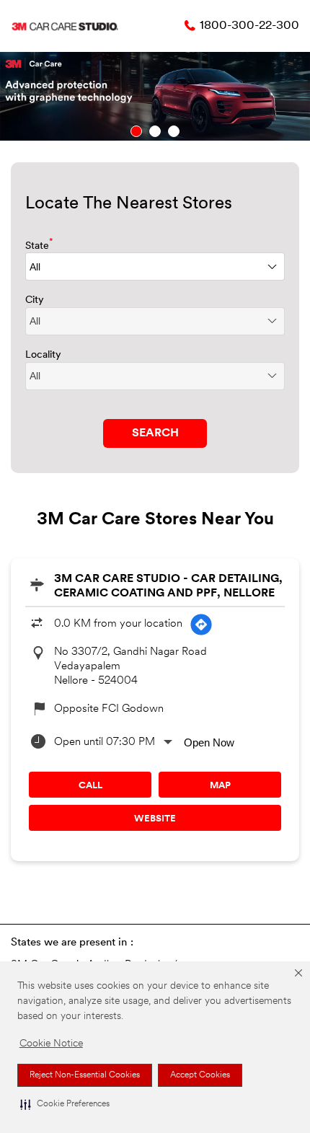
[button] (64, 1104)
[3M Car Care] (65, 26)
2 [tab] (155, 131)
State (39, 245)
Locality (43, 355)
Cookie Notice (51, 1044)
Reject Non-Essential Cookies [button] (85, 1075)
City (34, 300)
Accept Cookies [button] (200, 1075)
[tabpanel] (155, 96)
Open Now (209, 742)
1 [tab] (136, 131)
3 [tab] (174, 131)
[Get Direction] (201, 624)
